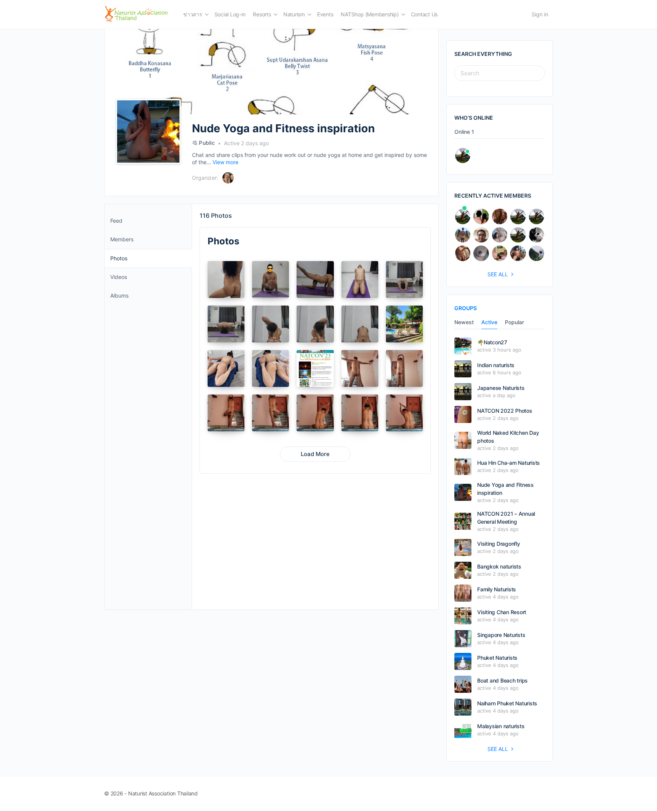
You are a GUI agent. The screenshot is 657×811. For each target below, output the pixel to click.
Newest (464, 322)
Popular (514, 322)
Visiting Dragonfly (498, 543)
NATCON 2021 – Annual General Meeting (506, 517)
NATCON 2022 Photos (504, 410)
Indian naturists (495, 365)
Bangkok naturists (499, 566)
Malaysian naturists (500, 726)
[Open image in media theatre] (226, 279)
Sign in (540, 14)
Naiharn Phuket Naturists (507, 703)
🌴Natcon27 (492, 342)
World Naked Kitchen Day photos (508, 436)
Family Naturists (496, 589)
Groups (465, 308)
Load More (315, 454)
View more (225, 162)
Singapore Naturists (501, 635)
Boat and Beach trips (502, 680)
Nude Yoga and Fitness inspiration (505, 489)
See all (497, 274)
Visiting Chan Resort (501, 612)
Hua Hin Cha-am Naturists (508, 462)
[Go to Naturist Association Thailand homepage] (136, 13)
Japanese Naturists (501, 388)
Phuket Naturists (497, 657)
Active (489, 322)
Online (464, 132)
